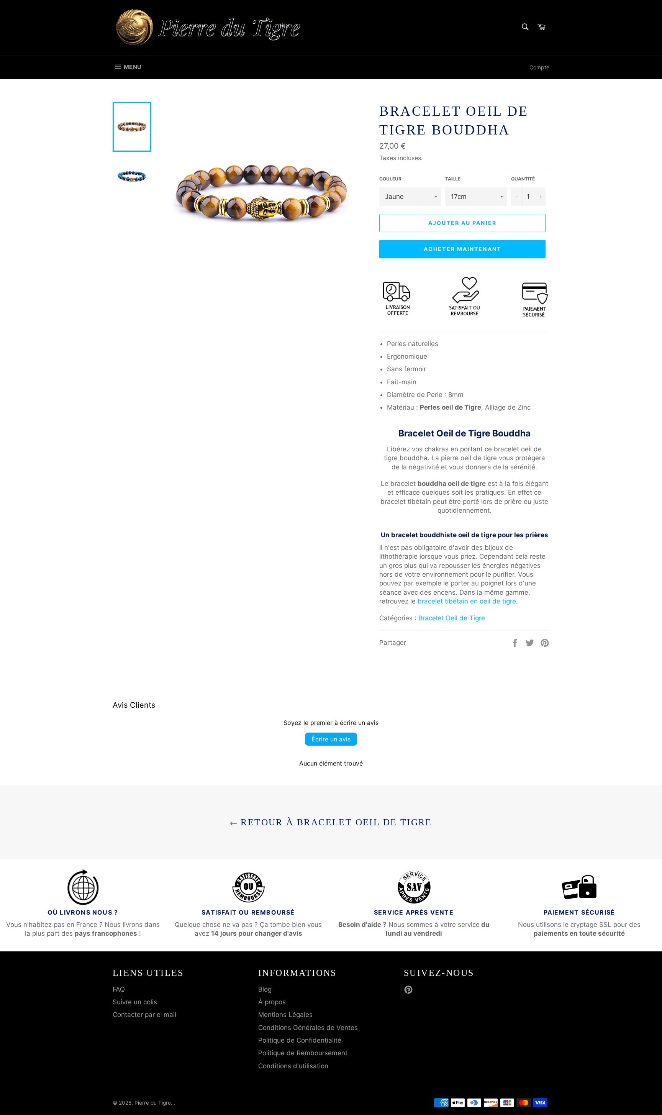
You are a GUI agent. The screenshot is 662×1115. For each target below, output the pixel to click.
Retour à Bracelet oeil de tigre (335, 822)
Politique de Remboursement (302, 1053)
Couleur (390, 179)
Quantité (523, 179)
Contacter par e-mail (144, 1014)
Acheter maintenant (462, 249)
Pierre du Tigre (152, 1103)
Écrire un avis (331, 739)
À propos (272, 1002)
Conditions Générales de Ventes (308, 1027)
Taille (452, 179)
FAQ (119, 989)
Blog (265, 989)
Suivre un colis (135, 1002)
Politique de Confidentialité (299, 1040)
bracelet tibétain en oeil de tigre (467, 601)
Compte (539, 67)
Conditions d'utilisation (293, 1066)
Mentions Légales (285, 1014)
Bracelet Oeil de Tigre (451, 618)
